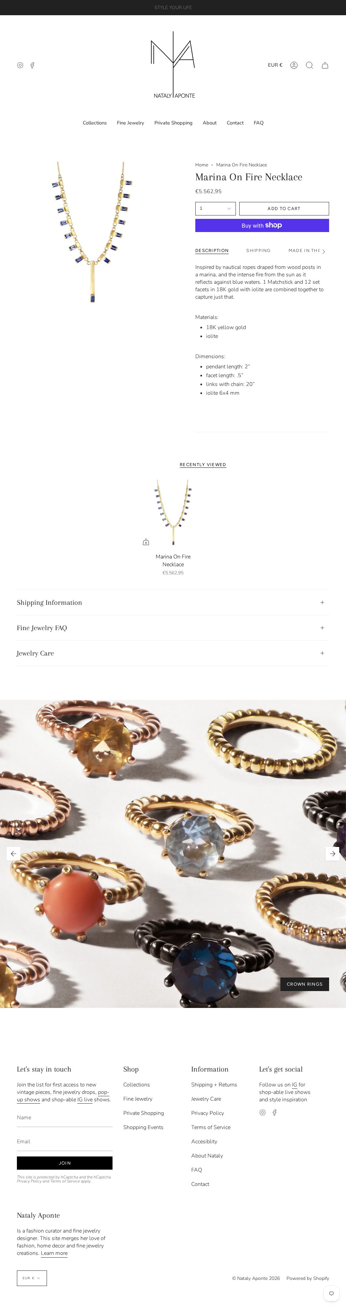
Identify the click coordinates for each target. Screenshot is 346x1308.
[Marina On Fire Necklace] (173, 515)
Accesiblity (204, 1141)
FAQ (196, 1170)
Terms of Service (65, 1181)
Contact (200, 1184)
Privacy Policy (29, 1181)
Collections (136, 1084)
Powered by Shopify (308, 1278)
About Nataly (207, 1156)
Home (201, 165)
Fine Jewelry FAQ (42, 628)
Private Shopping (143, 1113)
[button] (309, 65)
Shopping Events (143, 1127)
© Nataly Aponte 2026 (256, 1278)
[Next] (332, 853)
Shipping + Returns (214, 1084)
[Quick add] (146, 542)
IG (294, 1084)
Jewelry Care (35, 653)
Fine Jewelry (137, 1099)
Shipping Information (49, 602)
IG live (85, 1099)
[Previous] (13, 853)
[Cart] (325, 65)
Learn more (54, 1253)
